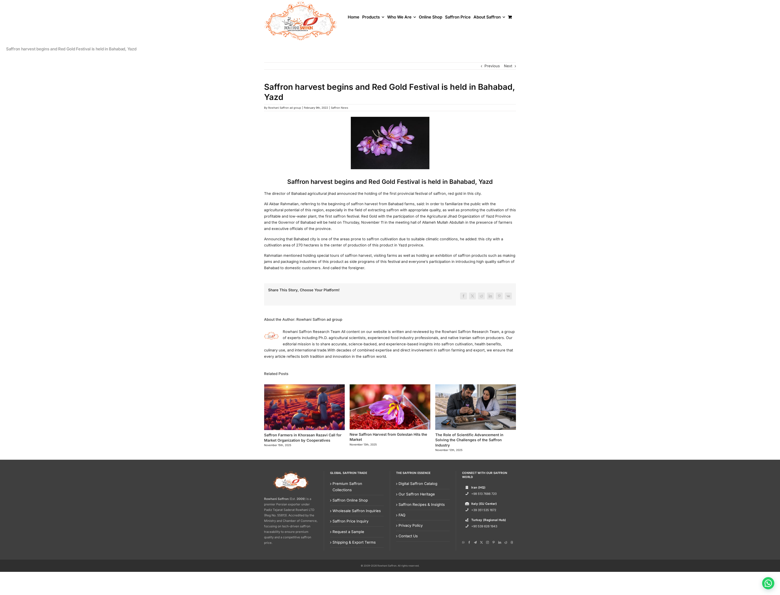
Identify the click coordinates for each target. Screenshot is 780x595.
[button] (267, 424)
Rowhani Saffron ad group (284, 107)
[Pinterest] (493, 553)
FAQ (402, 526)
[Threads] (511, 553)
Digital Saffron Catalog (418, 495)
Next (508, 66)
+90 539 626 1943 (484, 538)
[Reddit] (505, 553)
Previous (492, 66)
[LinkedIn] (499, 553)
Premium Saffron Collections (347, 498)
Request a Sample (348, 543)
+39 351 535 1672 (483, 521)
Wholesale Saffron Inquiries (357, 522)
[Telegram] (475, 553)
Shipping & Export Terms (354, 554)
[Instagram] (487, 553)
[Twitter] (481, 553)
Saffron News (339, 107)
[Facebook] (469, 553)
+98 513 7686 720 (484, 505)
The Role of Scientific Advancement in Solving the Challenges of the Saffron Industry (384, 440)
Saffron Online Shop (350, 511)
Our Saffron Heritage (417, 505)
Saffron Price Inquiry (350, 532)
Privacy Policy (411, 537)
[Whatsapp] (463, 553)
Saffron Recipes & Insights (422, 516)
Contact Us (408, 547)
